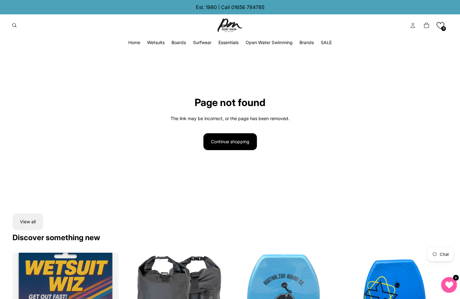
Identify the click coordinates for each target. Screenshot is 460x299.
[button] (440, 25)
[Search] (14, 25)
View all (28, 221)
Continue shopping (230, 141)
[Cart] (426, 25)
